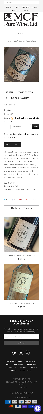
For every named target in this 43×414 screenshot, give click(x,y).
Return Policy (32, 364)
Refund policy (25, 371)
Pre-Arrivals (18, 364)
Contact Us (12, 367)
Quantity (7, 118)
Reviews (23, 367)
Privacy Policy (31, 361)
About (18, 7)
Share (16, 200)
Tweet (8, 200)
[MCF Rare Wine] (21, 20)
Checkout (27, 10)
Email (36, 200)
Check (36, 127)
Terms (7, 364)
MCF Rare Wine (10, 105)
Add (29, 200)
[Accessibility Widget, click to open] (37, 408)
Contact (9, 7)
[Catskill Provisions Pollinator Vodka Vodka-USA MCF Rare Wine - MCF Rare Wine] (21, 64)
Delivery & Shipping (14, 361)
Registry (26, 7)
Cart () (17, 10)
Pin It (22, 200)
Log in (34, 7)
